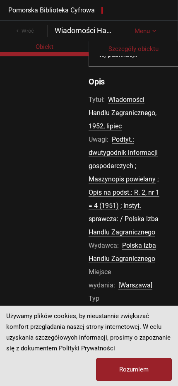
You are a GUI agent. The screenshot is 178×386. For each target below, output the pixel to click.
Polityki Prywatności (87, 348)
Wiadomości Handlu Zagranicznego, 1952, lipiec (122, 113)
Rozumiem (134, 369)
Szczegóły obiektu (133, 49)
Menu (142, 31)
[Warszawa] (135, 285)
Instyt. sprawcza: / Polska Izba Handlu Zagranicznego (124, 219)
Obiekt (44, 47)
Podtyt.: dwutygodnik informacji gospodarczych (123, 152)
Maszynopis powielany (122, 179)
